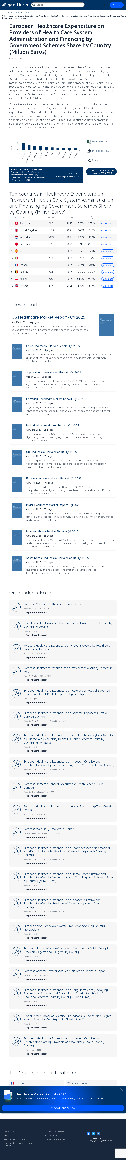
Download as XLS (100, 141)
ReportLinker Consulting (15, 1139)
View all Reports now (63, 1107)
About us (8, 1135)
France (20, 1083)
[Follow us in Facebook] (89, 1134)
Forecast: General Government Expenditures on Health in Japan (65, 971)
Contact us (9, 1131)
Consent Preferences (55, 1139)
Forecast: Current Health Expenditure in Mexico (53, 604)
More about (101, 171)
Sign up (116, 5)
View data (108, 223)
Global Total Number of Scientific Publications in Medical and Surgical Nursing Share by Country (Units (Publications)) (68, 1017)
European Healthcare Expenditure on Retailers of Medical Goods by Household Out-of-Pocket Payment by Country (67, 692)
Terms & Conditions (54, 1131)
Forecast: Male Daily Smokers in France (49, 829)
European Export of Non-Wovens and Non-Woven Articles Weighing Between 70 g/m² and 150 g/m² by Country (67, 950)
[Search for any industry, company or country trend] (34, 5)
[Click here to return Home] (15, 5)
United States (79, 1083)
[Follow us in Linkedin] (99, 1134)
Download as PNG (100, 150)
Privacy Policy (52, 1135)
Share (95, 160)
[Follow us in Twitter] (94, 1134)
